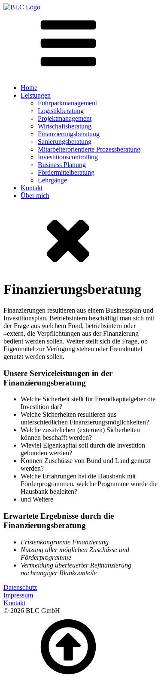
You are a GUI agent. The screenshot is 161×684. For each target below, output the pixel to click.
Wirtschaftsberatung (64, 126)
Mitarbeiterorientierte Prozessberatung (89, 149)
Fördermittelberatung (66, 172)
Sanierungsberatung (64, 141)
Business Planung (62, 164)
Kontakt (32, 187)
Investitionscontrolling (68, 157)
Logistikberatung (61, 110)
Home (29, 87)
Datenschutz (20, 587)
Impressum (18, 595)
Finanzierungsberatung (69, 133)
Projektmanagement (64, 118)
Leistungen (36, 95)
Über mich (35, 195)
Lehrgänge (52, 180)
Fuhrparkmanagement (67, 103)
